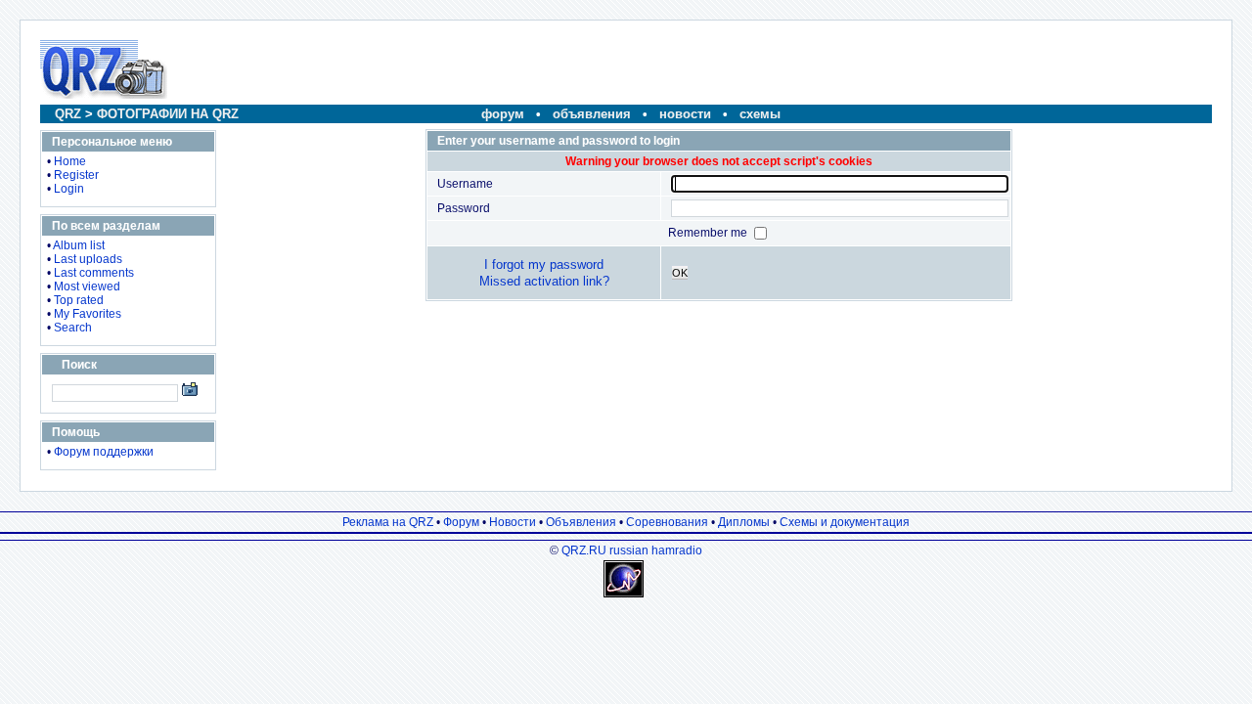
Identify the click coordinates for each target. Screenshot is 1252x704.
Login (69, 189)
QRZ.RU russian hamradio (631, 550)
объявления (592, 114)
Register (76, 175)
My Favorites (87, 314)
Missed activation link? (544, 281)
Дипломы (744, 522)
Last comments (94, 273)
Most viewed (87, 286)
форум (502, 114)
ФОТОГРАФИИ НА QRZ (168, 114)
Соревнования (667, 522)
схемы (760, 114)
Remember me (709, 233)
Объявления (581, 522)
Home (70, 161)
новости (685, 114)
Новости (512, 522)
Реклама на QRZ (387, 522)
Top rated (79, 300)
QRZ (68, 114)
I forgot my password (544, 264)
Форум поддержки (104, 452)
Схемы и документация (845, 522)
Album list (79, 245)
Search (73, 327)
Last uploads (88, 259)
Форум (461, 522)
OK (680, 273)
